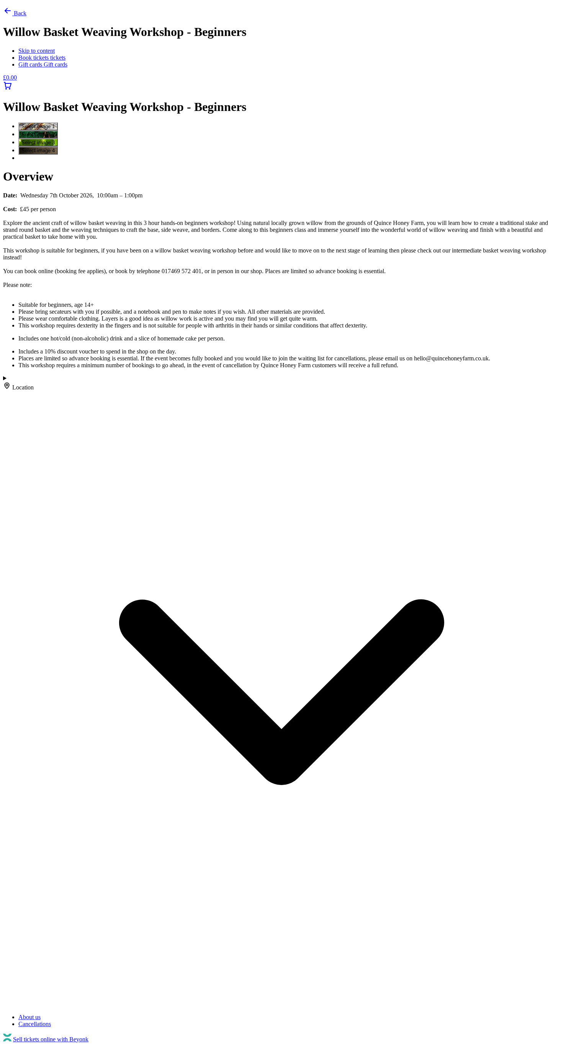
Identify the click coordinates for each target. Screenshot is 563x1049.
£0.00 (10, 77)
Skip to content (36, 50)
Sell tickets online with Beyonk (50, 1039)
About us (29, 1017)
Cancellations (34, 1024)
